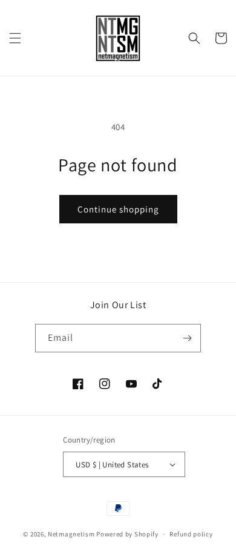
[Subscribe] (187, 338)
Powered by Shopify (127, 534)
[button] (15, 38)
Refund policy (190, 534)
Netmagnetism (71, 534)
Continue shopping (118, 209)
